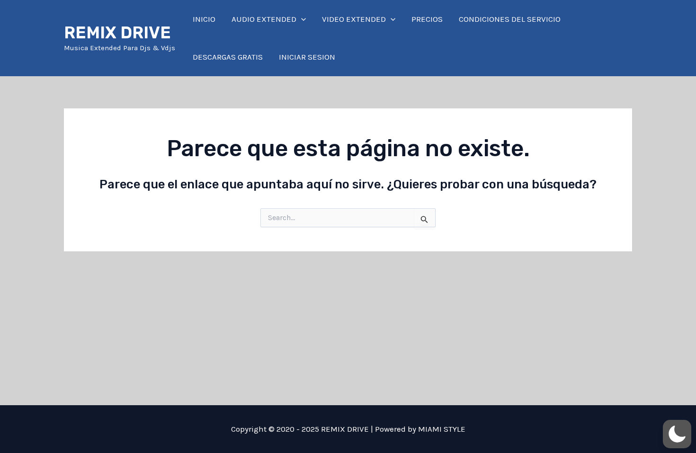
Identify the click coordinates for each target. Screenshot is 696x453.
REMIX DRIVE (117, 33)
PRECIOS (427, 19)
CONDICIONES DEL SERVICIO (510, 19)
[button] (301, 19)
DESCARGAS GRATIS (228, 57)
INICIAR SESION (307, 57)
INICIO (204, 19)
